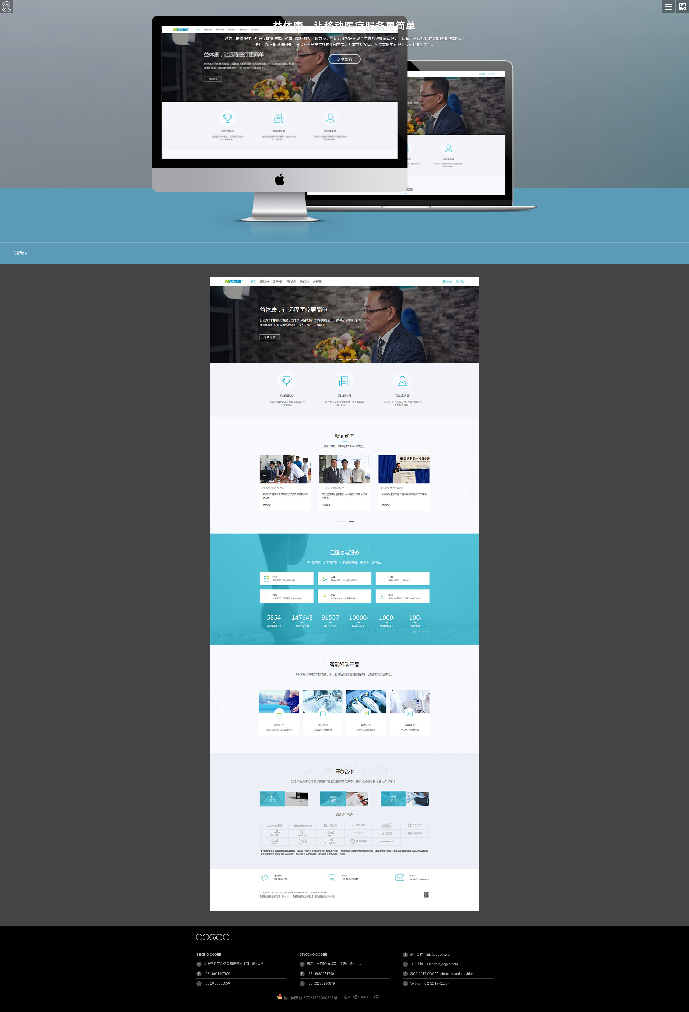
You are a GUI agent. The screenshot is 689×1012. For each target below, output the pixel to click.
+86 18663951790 (320, 974)
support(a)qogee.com (442, 964)
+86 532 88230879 (321, 983)
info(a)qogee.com (439, 955)
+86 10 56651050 (217, 983)
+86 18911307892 (217, 974)
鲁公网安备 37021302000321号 (310, 998)
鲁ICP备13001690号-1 (363, 997)
